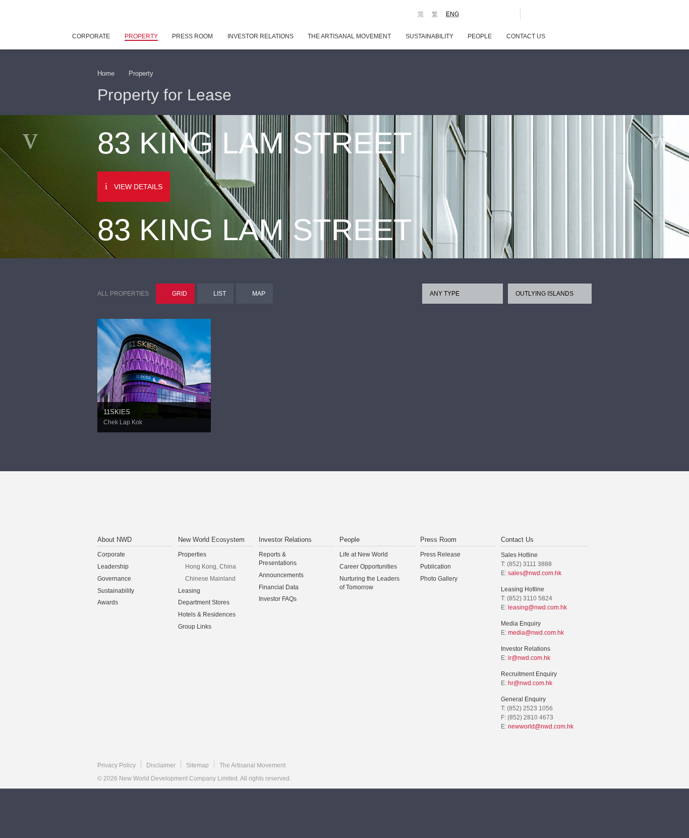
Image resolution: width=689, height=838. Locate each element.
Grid (179, 293)
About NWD (114, 539)
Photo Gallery (438, 578)
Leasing (189, 590)
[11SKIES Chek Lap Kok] (154, 368)
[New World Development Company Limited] (230, 504)
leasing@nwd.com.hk (537, 607)
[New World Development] (153, 15)
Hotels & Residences (207, 614)
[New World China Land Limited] (331, 504)
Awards (107, 602)
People (480, 36)
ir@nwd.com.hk (529, 657)
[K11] (477, 13)
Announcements (281, 575)
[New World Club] (505, 13)
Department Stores (203, 602)
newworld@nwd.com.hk (540, 726)
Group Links (194, 626)
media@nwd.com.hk (536, 632)
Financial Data (279, 587)
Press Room (192, 36)
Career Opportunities (368, 566)
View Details (138, 187)
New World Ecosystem (211, 539)
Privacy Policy (116, 765)
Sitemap (197, 765)
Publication (435, 566)
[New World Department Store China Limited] (445, 504)
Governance (114, 578)
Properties (192, 554)
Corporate (91, 36)
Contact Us (525, 36)
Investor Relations (260, 36)
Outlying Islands (544, 293)
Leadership (113, 566)
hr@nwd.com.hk (530, 683)
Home (105, 73)
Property (141, 36)
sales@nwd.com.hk (534, 573)
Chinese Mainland (210, 578)
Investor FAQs (278, 598)
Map (258, 293)
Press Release (440, 554)
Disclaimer (161, 765)
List (219, 293)
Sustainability (429, 36)
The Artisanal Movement (349, 36)
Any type (445, 293)
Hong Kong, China (210, 566)
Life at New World (363, 554)
